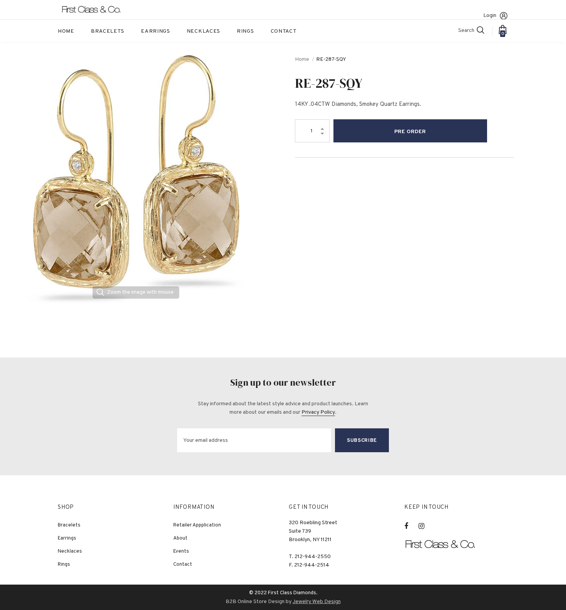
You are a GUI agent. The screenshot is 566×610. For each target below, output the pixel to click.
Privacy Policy (318, 412)
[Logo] (96, 9)
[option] (136, 178)
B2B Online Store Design (255, 601)
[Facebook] (411, 526)
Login (489, 15)
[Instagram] (425, 526)
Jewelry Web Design (317, 601)
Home (302, 59)
